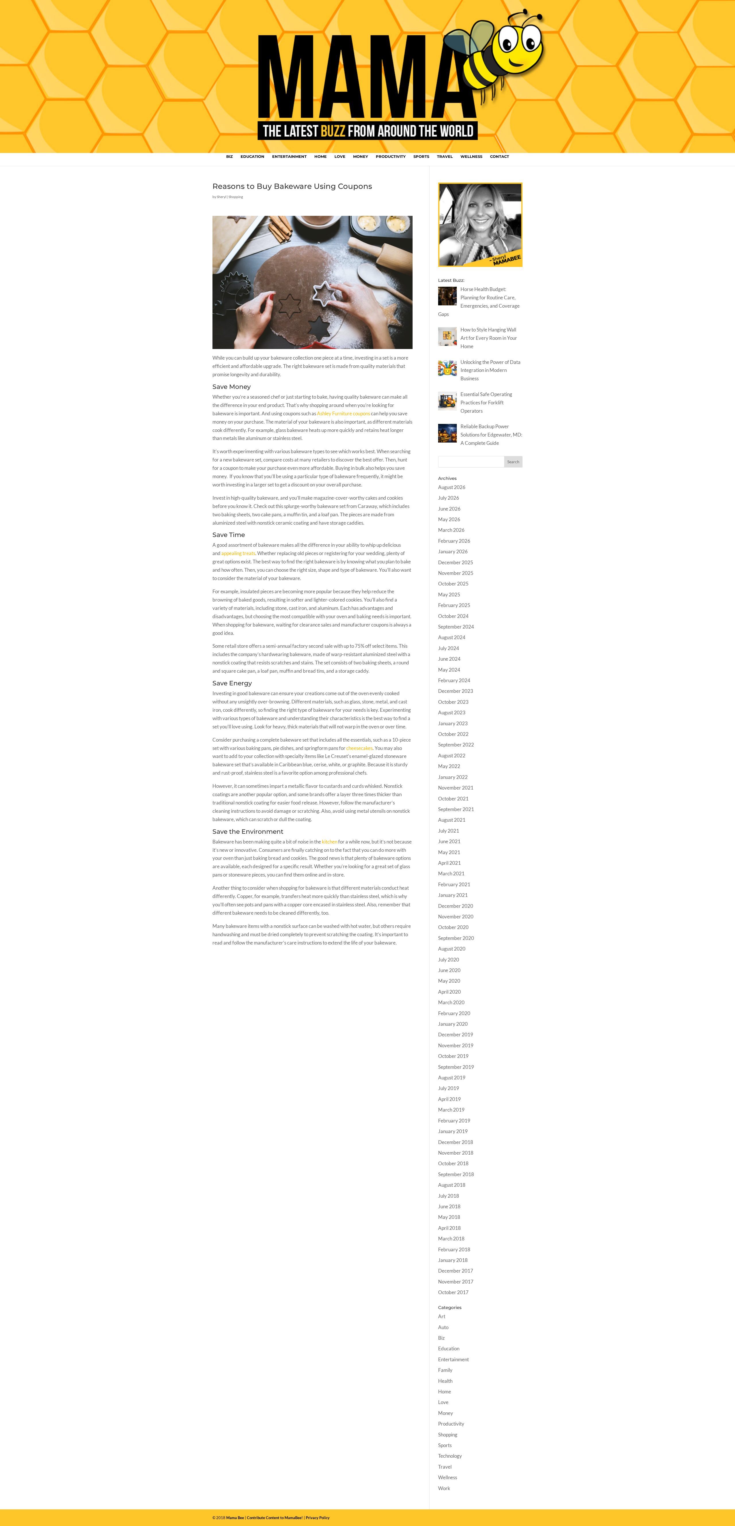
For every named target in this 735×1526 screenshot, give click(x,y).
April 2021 (449, 863)
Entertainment (289, 156)
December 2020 (455, 906)
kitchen (329, 842)
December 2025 (455, 562)
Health (445, 1381)
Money (360, 156)
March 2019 (451, 1110)
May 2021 (449, 852)
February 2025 (454, 605)
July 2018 (448, 1196)
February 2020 (454, 1013)
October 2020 (453, 927)
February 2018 (454, 1249)
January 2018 (453, 1260)
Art (441, 1316)
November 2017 (455, 1282)
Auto (443, 1327)
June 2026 (449, 509)
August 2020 (451, 949)
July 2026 (448, 498)
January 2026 (453, 551)
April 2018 (449, 1228)
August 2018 (451, 1185)
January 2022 (453, 777)
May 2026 (449, 519)
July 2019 (448, 1088)
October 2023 (453, 702)
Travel (445, 156)
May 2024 (449, 670)
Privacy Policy (318, 1517)
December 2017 (455, 1271)
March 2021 (451, 873)
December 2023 (455, 691)
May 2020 (449, 981)
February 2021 (454, 884)
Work (444, 1488)
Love (339, 156)
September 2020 (456, 938)
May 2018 (449, 1217)
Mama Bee (235, 1517)
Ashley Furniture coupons (343, 413)
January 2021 (453, 895)
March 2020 (451, 1002)
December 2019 (455, 1034)
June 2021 (449, 841)
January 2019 (453, 1131)
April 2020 (449, 992)
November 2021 (455, 788)
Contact (499, 156)
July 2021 (448, 831)
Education (252, 156)
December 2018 (455, 1142)
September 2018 (456, 1174)
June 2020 (449, 970)
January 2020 (453, 1024)
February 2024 (454, 680)
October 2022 (453, 734)
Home (320, 156)
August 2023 (451, 712)
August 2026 (451, 487)
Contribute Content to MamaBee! (275, 1517)
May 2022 (449, 766)
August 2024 (451, 637)
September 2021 (456, 809)
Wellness (471, 156)
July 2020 (448, 960)
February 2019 (454, 1121)
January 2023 (453, 723)
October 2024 (453, 616)
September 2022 (456, 745)
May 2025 (449, 595)
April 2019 (449, 1099)
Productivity (391, 156)
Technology (450, 1456)
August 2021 (451, 820)
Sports (421, 156)
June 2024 (449, 659)
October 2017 (453, 1292)
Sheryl (221, 197)
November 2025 (455, 573)
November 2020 (455, 917)
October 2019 (453, 1056)
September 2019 (456, 1067)
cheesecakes (359, 748)
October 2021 (453, 799)
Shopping (236, 197)
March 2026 (451, 530)
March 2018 (451, 1239)
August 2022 (451, 756)
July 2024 (448, 648)
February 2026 (454, 541)
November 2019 (455, 1045)
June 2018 (449, 1206)
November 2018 (455, 1153)
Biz (229, 156)
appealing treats (238, 553)
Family (445, 1370)
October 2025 (453, 584)
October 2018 (453, 1163)
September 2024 (456, 627)
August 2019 (451, 1078)
